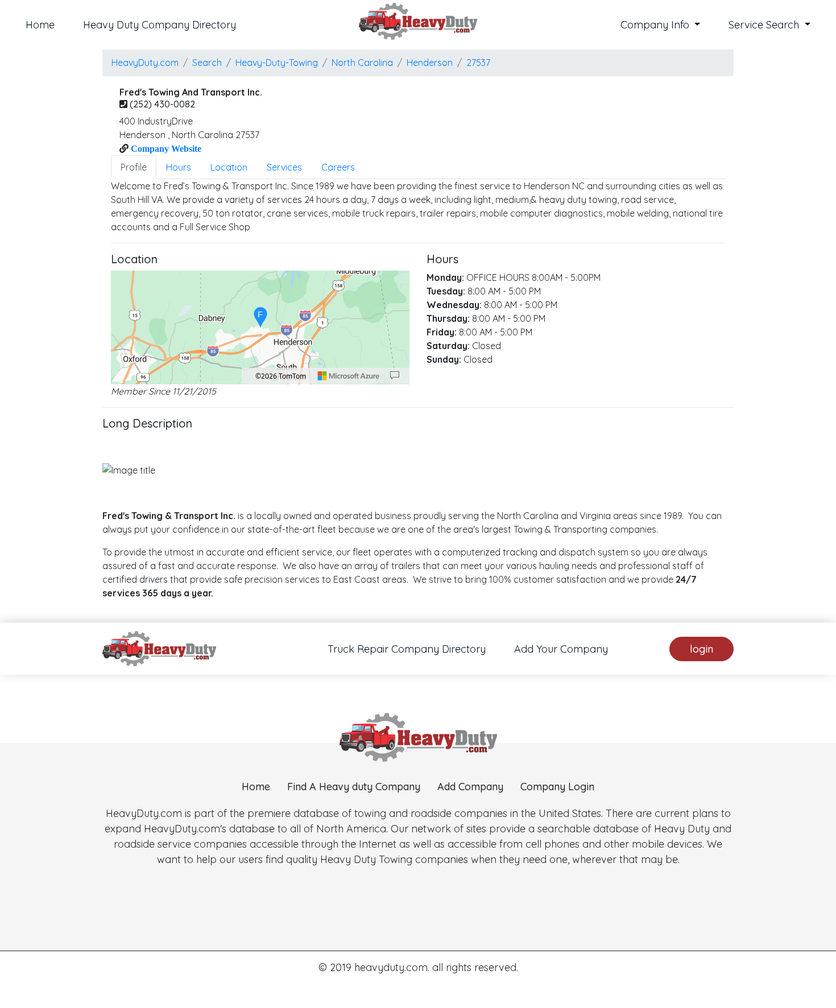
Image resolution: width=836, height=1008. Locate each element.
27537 (478, 62)
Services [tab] (284, 167)
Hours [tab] (178, 167)
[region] (260, 327)
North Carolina (362, 62)
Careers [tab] (338, 167)
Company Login (557, 786)
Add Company (470, 786)
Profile (134, 167)
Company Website (165, 148)
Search (207, 62)
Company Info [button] (656, 24)
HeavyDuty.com (145, 62)
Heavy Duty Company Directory (159, 24)
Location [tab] (228, 167)
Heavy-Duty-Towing (276, 62)
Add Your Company (561, 649)
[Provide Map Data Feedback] (394, 375)
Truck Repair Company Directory (407, 649)
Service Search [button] (765, 24)
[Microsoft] (348, 375)
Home (40, 24)
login (701, 649)
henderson (430, 62)
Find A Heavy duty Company (353, 786)
